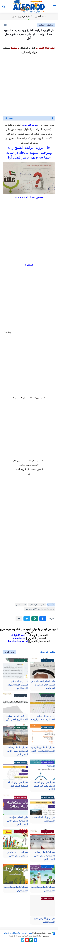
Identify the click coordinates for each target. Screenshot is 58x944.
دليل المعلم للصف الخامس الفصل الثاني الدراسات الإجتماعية (43, 684)
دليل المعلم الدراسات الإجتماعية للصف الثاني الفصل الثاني (17, 820)
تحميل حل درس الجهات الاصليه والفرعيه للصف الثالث (44, 786)
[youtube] (27, 940)
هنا (14, 397)
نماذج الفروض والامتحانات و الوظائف (17, 933)
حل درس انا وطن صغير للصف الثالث (44, 920)
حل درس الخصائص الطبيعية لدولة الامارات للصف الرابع (17, 684)
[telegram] (22, 940)
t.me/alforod (18, 638)
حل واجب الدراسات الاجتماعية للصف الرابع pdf (42, 718)
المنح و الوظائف (27, 48)
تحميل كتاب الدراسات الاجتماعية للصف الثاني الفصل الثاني (44, 855)
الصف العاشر (21, 605)
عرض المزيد (9, 652)
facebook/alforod (18, 641)
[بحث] (3, 6)
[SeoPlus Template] (53, 933)
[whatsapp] (31, 940)
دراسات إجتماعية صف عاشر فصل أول (40, 609)
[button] (42, 618)
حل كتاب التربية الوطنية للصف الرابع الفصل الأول (17, 718)
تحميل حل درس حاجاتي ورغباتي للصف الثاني (17, 854)
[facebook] (35, 940)
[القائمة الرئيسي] (54, 6)
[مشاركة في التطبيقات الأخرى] (19, 618)
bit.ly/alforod (18, 635)
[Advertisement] (29, 84)
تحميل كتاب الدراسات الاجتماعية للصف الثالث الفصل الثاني (17, 751)
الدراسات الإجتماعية (46, 25)
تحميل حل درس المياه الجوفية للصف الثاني (18, 784)
